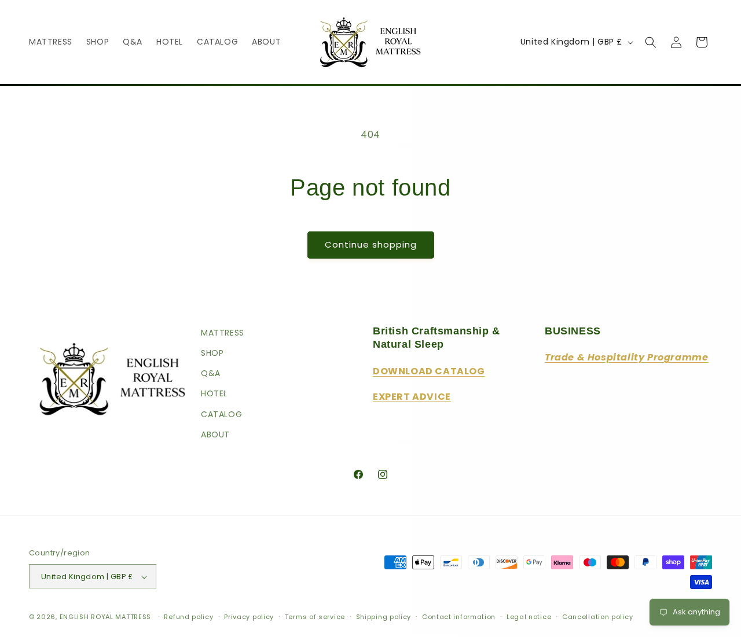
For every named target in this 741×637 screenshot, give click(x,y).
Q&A (211, 373)
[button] (650, 42)
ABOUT (215, 434)
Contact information (459, 616)
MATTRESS (222, 332)
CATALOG (221, 414)
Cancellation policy (597, 616)
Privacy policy (249, 616)
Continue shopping (371, 244)
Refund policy (188, 616)
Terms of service (315, 616)
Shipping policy (384, 616)
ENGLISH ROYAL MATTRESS (105, 617)
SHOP (212, 353)
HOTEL (214, 394)
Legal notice (529, 616)
